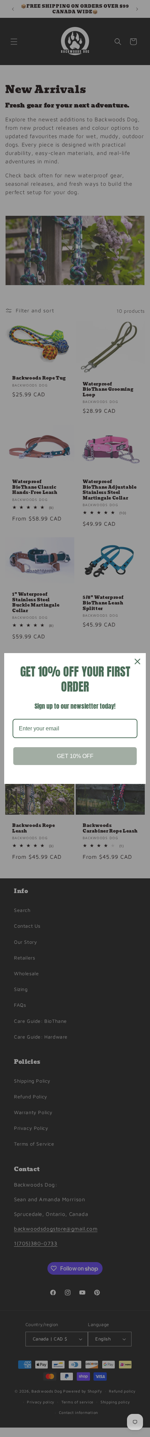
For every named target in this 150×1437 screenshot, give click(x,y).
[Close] (137, 661)
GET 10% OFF (75, 756)
